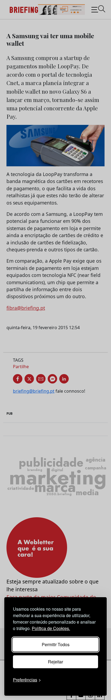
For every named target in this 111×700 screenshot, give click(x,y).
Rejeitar (55, 662)
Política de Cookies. (51, 628)
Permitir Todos (56, 644)
